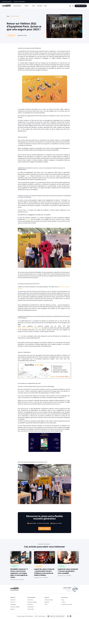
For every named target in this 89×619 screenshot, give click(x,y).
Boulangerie (13, 604)
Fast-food (12, 602)
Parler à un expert (44, 528)
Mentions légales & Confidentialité (25, 616)
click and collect (63, 286)
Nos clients (39, 5)
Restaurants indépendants (19, 1)
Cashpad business (48, 599)
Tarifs (33, 5)
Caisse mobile (30, 609)
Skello (19, 336)
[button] (18, 6)
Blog (45, 5)
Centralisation (30, 606)
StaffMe (39, 328)
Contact (63, 602)
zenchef (28, 176)
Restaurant (12, 599)
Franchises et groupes (6, 1)
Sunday (28, 219)
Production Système (32, 602)
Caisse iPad (30, 599)
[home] (6, 6)
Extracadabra (25, 328)
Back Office (30, 604)
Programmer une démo (67, 604)
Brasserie (12, 609)
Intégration (46, 602)
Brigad (19, 328)
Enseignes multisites (15, 606)
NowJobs (32, 328)
